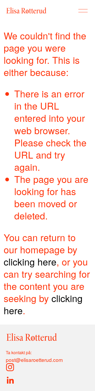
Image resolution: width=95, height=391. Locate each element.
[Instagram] (10, 367)
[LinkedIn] (10, 380)
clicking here (30, 261)
